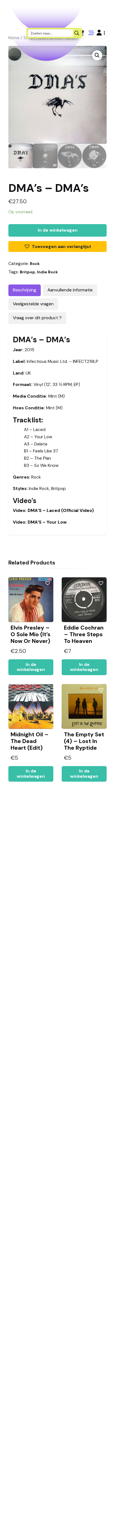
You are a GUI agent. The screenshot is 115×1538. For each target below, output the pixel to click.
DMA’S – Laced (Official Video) (53, 510)
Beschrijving (24, 290)
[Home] (94, 1525)
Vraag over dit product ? (37, 318)
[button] (101, 33)
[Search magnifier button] (77, 33)
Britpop (27, 271)
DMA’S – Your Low (40, 522)
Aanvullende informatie (70, 290)
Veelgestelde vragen (33, 304)
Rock (35, 263)
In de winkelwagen (58, 230)
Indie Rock (47, 271)
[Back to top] (106, 1525)
